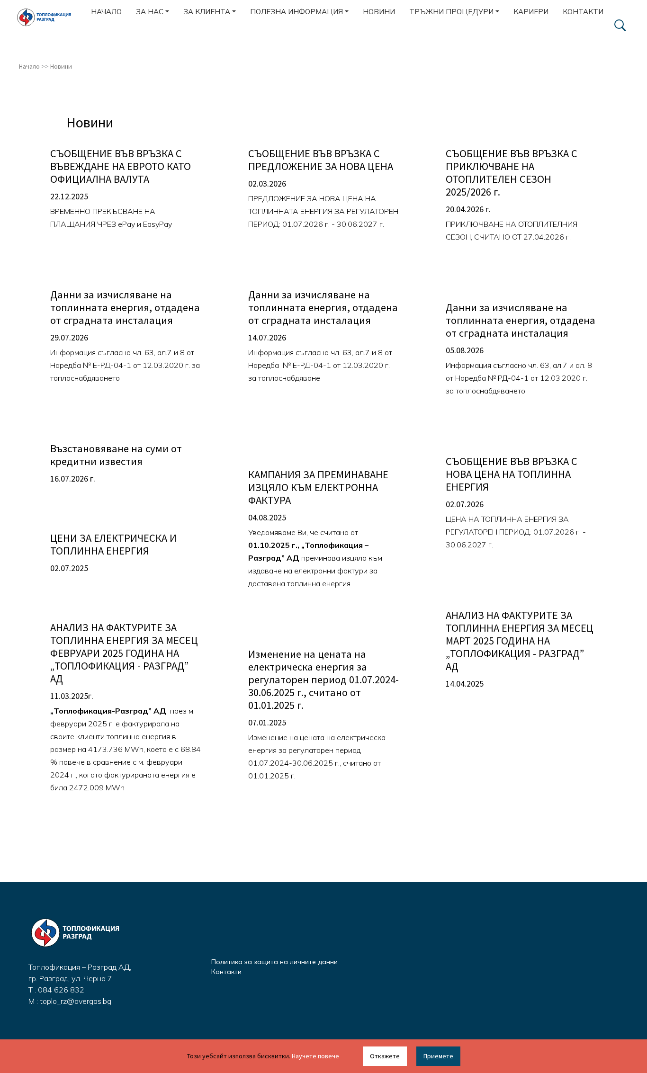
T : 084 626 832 (56, 989)
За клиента (206, 11)
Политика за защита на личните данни (274, 961)
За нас (149, 11)
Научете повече (315, 1056)
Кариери (530, 11)
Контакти (583, 11)
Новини (379, 11)
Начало (106, 11)
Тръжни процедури (451, 11)
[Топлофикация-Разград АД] (48, 17)
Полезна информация (296, 11)
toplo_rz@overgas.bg (75, 1001)
